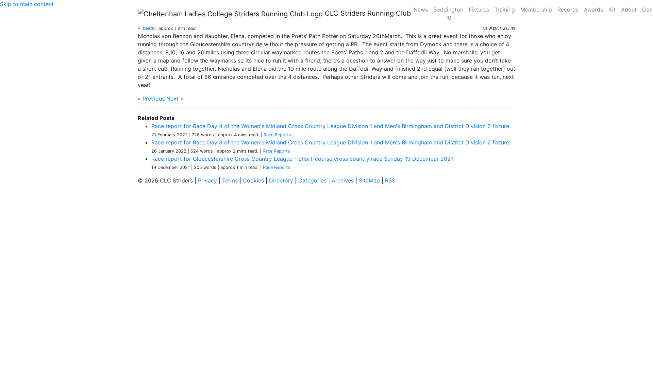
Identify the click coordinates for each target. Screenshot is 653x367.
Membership (536, 9)
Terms (230, 180)
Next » (174, 98)
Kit (612, 9)
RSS (390, 180)
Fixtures (479, 9)
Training (505, 9)
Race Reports (277, 134)
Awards (593, 9)
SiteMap (369, 180)
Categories (312, 180)
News (421, 9)
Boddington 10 (448, 13)
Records (568, 9)
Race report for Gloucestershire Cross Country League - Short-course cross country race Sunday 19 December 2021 (302, 158)
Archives (343, 180)
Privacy (207, 180)
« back (146, 27)
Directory (281, 180)
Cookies (253, 180)
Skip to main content (27, 4)
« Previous (151, 98)
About (629, 9)
